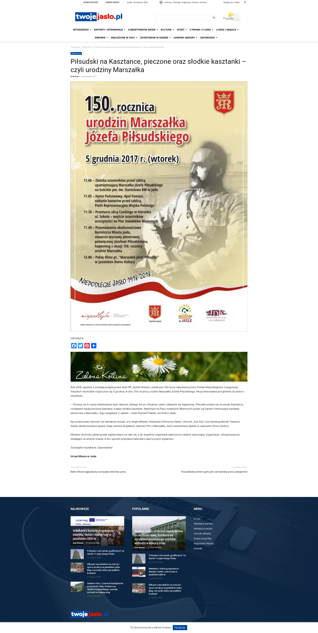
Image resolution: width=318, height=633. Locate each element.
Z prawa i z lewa (200, 29)
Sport (180, 29)
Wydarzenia (81, 29)
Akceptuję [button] (180, 627)
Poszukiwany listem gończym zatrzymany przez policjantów (214, 471)
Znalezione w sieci (123, 37)
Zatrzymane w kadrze (154, 37)
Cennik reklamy (202, 533)
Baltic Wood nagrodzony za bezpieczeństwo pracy (98, 471)
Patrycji (195, 2)
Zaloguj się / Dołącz (231, 2)
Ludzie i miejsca (226, 29)
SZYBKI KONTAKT (90, 2)
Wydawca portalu (203, 523)
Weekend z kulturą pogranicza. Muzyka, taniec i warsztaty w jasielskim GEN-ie (93, 534)
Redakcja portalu (203, 528)
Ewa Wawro (78, 543)
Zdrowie (100, 37)
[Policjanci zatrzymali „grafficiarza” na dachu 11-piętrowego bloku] (77, 554)
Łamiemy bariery (184, 37)
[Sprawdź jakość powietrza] (161, 2)
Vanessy (203, 2)
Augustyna (186, 2)
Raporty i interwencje (108, 29)
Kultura (166, 29)
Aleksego (177, 2)
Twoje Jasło (75, 47)
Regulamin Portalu (204, 543)
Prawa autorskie (203, 538)
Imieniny (168, 2)
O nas (197, 518)
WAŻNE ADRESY (112, 2)
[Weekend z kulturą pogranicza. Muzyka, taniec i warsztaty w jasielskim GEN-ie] (138, 572)
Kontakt (198, 548)
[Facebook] (244, 2)
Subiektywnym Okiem (141, 29)
